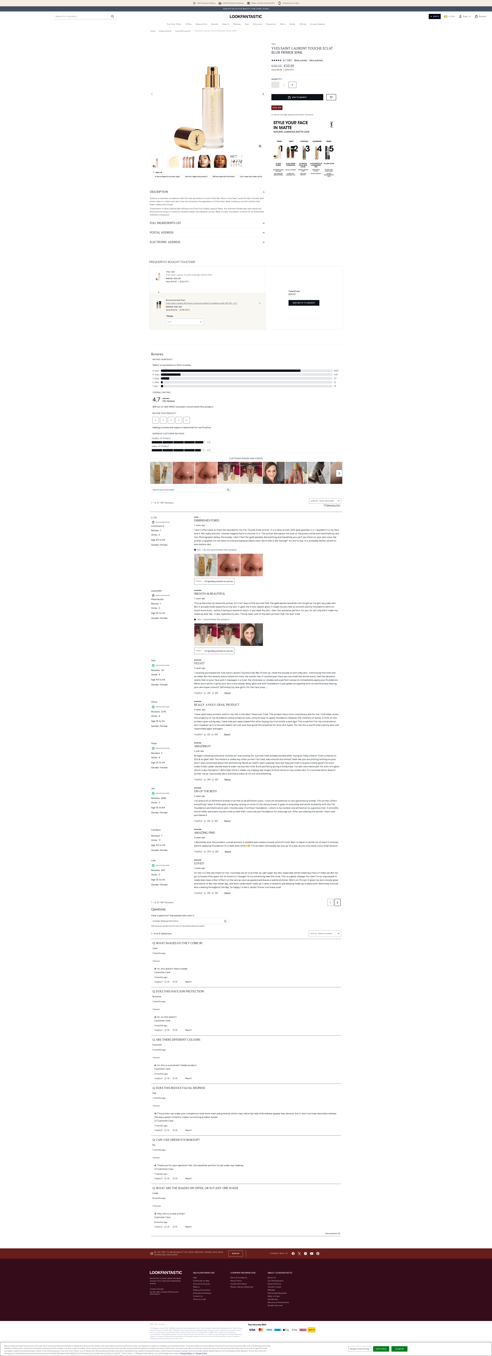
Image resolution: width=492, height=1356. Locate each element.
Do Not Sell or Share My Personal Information (164, 1293)
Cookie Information (238, 1284)
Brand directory (274, 1284)
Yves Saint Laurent (183, 31)
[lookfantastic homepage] (246, 16)
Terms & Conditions (238, 1278)
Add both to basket (304, 303)
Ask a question (316, 60)
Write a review (300, 60)
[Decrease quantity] (275, 85)
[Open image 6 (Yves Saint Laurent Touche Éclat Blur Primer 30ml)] (236, 161)
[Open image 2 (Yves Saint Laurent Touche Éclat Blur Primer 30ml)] (172, 161)
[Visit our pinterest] (318, 1253)
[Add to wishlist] (331, 97)
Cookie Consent (157, 1289)
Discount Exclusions (201, 1284)
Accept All (399, 1349)
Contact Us (198, 1296)
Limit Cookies (381, 1349)
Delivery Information (201, 1290)
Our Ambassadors (275, 1281)
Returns (196, 1287)
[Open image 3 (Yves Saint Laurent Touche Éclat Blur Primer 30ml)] (188, 161)
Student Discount (275, 1305)
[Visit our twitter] (299, 1253)
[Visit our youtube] (312, 1253)
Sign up (235, 1253)
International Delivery (202, 1293)
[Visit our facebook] (293, 1253)
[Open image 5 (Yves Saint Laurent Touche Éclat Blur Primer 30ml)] (220, 161)
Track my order (199, 1299)
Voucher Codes (274, 1287)
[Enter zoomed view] (260, 146)
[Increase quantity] (292, 85)
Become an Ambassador (278, 1302)
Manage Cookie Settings (360, 1349)
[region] (246, 1349)
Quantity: (276, 79)
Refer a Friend (274, 1296)
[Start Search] (112, 16)
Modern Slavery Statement (241, 1287)
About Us (272, 1278)
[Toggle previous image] (152, 94)
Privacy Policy (236, 1281)
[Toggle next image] (263, 94)
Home (153, 31)
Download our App (201, 1281)
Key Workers (273, 1299)
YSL (273, 44)
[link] (464, 16)
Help (195, 1278)
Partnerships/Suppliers (277, 1293)
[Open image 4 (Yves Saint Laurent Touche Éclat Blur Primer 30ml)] (204, 161)
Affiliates (271, 1290)
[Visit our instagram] (305, 1253)
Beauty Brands (165, 31)
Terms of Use (201, 1353)
